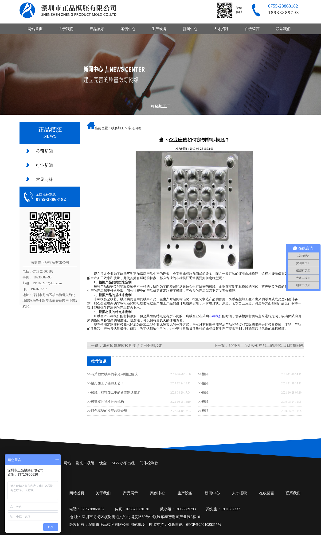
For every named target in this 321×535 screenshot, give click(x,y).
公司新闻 (44, 151)
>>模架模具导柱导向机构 (105, 401)
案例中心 (128, 29)
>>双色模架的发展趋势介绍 (107, 411)
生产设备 (159, 29)
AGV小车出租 (123, 463)
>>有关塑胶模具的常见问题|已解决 (112, 374)
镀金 (103, 463)
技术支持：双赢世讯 (166, 525)
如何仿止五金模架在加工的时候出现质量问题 (266, 346)
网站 (67, 463)
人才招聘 (221, 29)
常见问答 (44, 179)
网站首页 (35, 29)
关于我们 (66, 29)
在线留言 (252, 29)
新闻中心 (190, 29)
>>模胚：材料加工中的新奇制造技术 (113, 392)
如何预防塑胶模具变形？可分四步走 (132, 346)
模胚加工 (117, 128)
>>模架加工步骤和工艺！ (105, 383)
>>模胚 (203, 374)
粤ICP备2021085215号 (203, 525)
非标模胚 (215, 316)
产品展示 (97, 29)
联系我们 (283, 29)
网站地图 (137, 525)
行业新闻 (44, 165)
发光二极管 (85, 463)
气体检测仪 (149, 463)
